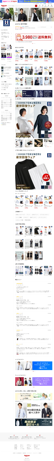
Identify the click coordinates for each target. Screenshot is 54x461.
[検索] (36, 6)
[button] (50, 3)
